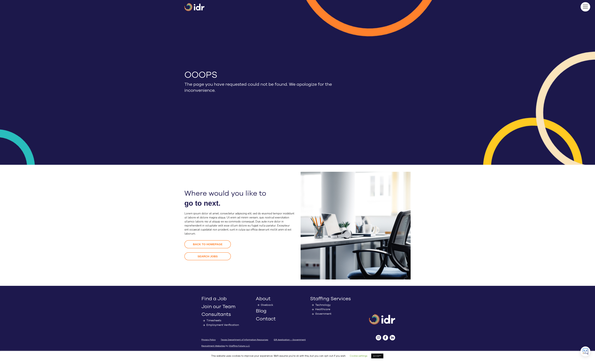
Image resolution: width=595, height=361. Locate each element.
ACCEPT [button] (377, 356)
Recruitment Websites (213, 346)
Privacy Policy (208, 339)
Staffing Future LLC (239, 346)
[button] (585, 6)
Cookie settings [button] (358, 355)
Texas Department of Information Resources (244, 339)
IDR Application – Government (290, 339)
